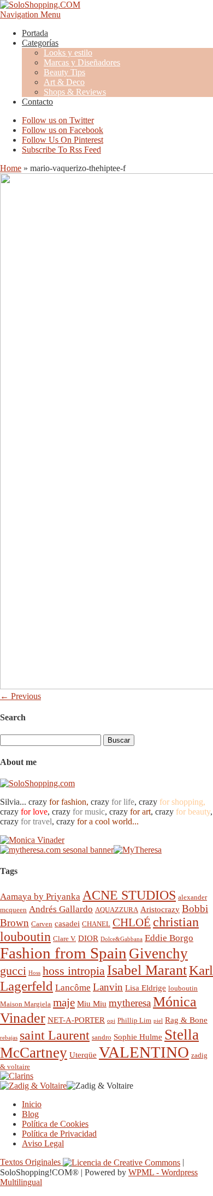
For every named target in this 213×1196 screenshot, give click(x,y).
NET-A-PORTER (76, 1019)
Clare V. (64, 938)
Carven (41, 924)
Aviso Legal (43, 1143)
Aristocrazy (160, 909)
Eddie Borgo (169, 938)
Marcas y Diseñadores (82, 62)
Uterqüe (83, 1054)
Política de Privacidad (59, 1133)
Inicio (32, 1104)
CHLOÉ (132, 922)
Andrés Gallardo (61, 909)
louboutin (183, 988)
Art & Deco (64, 82)
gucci (13, 971)
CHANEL (96, 924)
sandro (101, 1037)
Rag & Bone (186, 1019)
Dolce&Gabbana (121, 939)
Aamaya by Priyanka (40, 896)
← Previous (20, 696)
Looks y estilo (68, 52)
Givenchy (158, 953)
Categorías (40, 42)
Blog (30, 1114)
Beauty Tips (64, 72)
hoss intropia (74, 971)
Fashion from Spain (63, 953)
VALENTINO (144, 1052)
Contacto (37, 101)
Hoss (34, 973)
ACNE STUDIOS (129, 895)
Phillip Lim (134, 1020)
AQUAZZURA (116, 910)
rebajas (8, 1038)
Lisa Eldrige (145, 987)
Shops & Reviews (75, 91)
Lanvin (108, 987)
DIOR (88, 938)
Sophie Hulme (138, 1036)
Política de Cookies (55, 1123)
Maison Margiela (25, 1004)
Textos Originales (31, 1162)
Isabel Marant (147, 970)
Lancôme (73, 987)
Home (10, 168)
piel (158, 1021)
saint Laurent (55, 1035)
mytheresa (130, 1003)
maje (64, 1002)
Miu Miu (91, 1003)
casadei (67, 923)
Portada (35, 33)
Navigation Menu (30, 14)
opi (111, 1021)
